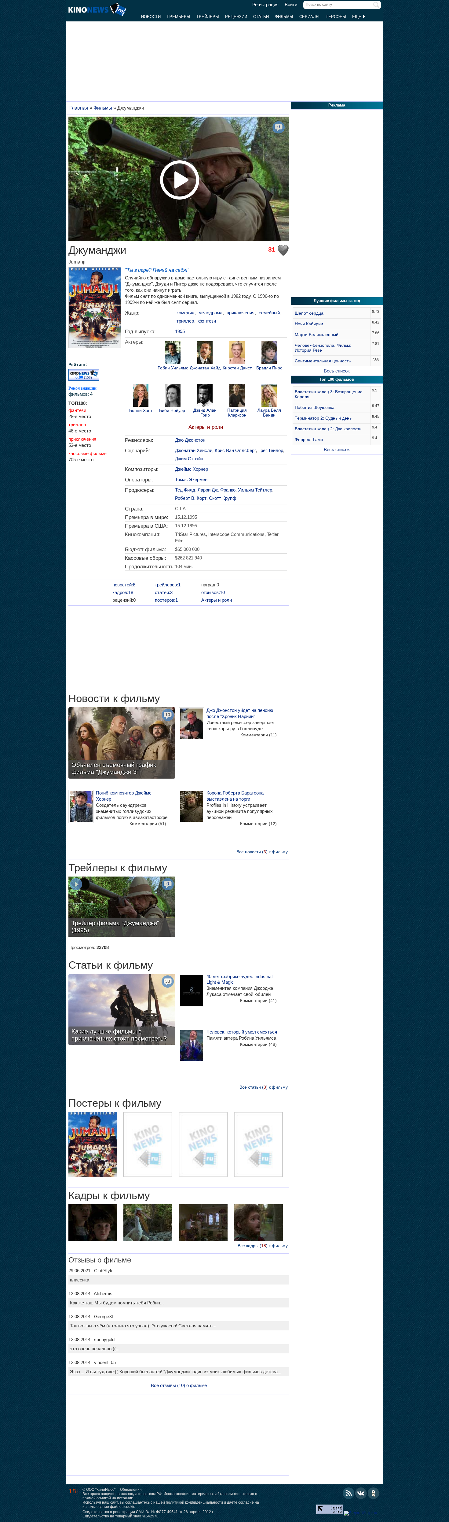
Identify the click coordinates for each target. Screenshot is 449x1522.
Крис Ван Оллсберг (235, 450)
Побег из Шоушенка (314, 407)
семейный (269, 312)
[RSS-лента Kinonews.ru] (348, 1493)
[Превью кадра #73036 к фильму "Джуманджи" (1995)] (258, 1223)
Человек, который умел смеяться (241, 1031)
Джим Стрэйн (189, 458)
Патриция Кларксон (237, 412)
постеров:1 (166, 600)
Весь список (337, 370)
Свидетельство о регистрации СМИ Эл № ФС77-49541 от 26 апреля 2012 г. (148, 1512)
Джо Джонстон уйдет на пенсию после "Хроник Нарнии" (239, 713)
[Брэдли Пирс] (269, 353)
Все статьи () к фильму (263, 1087)
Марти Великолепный (316, 334)
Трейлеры (207, 16)
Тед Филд (185, 489)
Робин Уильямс (173, 368)
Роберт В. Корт (190, 498)
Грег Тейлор (270, 450)
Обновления (131, 1489)
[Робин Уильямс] (173, 353)
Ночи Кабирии (309, 323)
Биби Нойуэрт (173, 410)
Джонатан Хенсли (193, 450)
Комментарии (258, 734)
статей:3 (164, 592)
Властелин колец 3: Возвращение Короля (329, 394)
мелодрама (210, 312)
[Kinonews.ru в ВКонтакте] (361, 1493)
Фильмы (284, 16)
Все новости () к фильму (262, 851)
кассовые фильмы (88, 453)
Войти (291, 4)
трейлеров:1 (168, 584)
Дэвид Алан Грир (205, 412)
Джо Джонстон (190, 440)
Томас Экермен (191, 479)
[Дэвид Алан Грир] (205, 396)
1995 (180, 331)
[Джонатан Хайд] (205, 353)
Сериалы (309, 16)
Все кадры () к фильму (263, 1245)
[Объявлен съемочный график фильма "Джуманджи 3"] (121, 743)
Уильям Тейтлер (255, 489)
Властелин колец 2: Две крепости (328, 428)
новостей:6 (123, 584)
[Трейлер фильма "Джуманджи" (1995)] (121, 907)
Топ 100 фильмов (336, 379)
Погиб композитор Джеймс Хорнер (123, 796)
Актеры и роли (205, 427)
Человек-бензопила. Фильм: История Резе (323, 348)
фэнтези (77, 410)
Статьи (261, 16)
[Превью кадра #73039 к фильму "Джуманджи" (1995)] (92, 1223)
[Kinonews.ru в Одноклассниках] (373, 1493)
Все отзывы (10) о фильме (179, 1385)
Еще (357, 16)
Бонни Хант (140, 410)
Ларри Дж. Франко (216, 489)
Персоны (336, 16)
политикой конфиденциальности (194, 1502)
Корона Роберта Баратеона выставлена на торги (235, 796)
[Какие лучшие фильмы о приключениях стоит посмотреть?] (121, 1010)
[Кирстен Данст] (237, 353)
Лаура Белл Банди (269, 412)
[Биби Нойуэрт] (173, 396)
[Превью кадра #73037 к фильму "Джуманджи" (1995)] (203, 1223)
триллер (77, 424)
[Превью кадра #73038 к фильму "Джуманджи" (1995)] (147, 1223)
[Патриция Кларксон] (237, 396)
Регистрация (265, 4)
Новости (151, 16)
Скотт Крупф (222, 498)
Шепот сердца (309, 313)
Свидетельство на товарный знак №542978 (120, 1516)
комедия (185, 312)
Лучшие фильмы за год (337, 300)
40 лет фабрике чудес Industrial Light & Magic (239, 979)
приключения (82, 439)
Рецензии (236, 16)
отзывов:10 (213, 592)
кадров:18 (122, 592)
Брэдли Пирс (269, 368)
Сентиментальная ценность (323, 360)
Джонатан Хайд (205, 368)
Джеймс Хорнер (191, 469)
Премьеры (178, 16)
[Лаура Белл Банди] (269, 396)
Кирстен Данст (237, 368)
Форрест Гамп (309, 439)
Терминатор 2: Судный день (323, 418)
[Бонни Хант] (140, 396)
